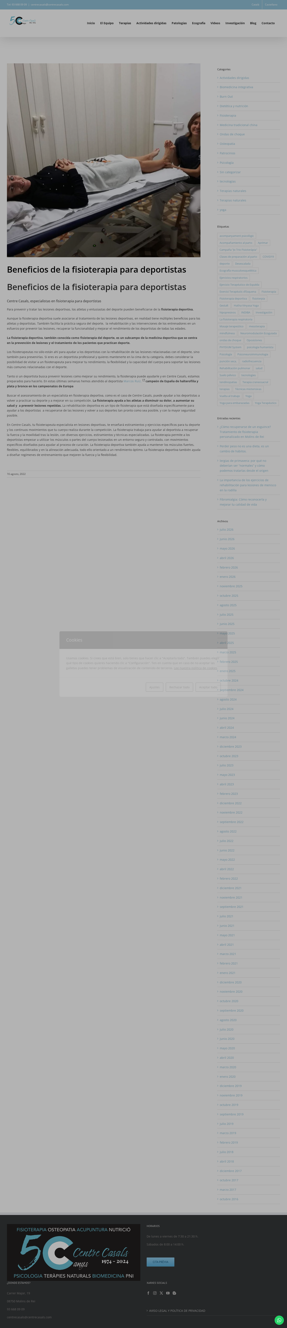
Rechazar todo (179, 687)
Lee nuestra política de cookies (195, 668)
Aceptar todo (208, 687)
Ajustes (154, 687)
